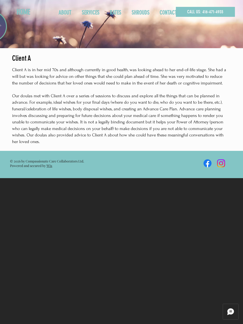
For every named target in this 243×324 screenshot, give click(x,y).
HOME (23, 12)
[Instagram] (221, 163)
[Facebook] (207, 163)
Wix (49, 165)
